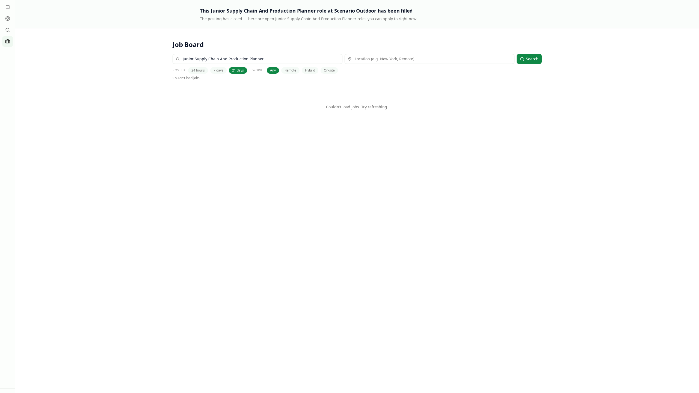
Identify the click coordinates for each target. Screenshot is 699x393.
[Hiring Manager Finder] (7, 30)
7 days (218, 70)
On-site (329, 70)
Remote (290, 70)
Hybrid (310, 70)
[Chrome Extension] (7, 18)
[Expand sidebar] (7, 7)
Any (273, 70)
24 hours (198, 70)
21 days (238, 70)
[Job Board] (7, 41)
